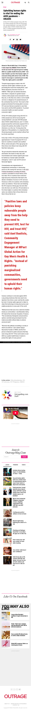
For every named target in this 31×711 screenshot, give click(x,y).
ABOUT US (7, 703)
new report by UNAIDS (10, 67)
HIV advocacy (6, 382)
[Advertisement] (15, 358)
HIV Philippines (14, 382)
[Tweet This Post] (13, 39)
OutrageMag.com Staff (14, 34)
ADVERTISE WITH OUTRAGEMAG (19, 703)
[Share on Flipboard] (17, 39)
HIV (24, 380)
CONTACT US (16, 705)
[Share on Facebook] (10, 39)
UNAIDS (22, 382)
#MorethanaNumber (16, 380)
